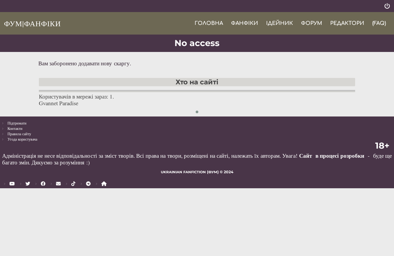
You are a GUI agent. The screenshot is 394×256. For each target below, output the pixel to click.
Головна (209, 23)
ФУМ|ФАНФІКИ (32, 23)
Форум (311, 23)
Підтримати (17, 123)
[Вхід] (387, 6)
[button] (197, 112)
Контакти (15, 128)
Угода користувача (22, 139)
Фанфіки (244, 23)
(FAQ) (379, 23)
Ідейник (279, 23)
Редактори (347, 23)
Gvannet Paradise (58, 103)
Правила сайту (19, 133)
